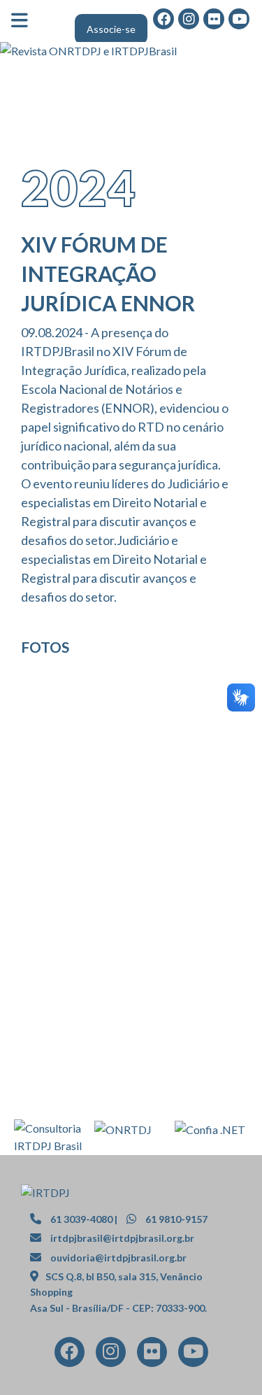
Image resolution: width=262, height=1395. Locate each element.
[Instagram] (111, 1351)
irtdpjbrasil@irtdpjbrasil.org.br (122, 1238)
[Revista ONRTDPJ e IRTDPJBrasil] (131, 51)
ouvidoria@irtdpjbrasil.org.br (118, 1257)
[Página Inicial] (45, 1191)
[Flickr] (214, 18)
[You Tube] (193, 1351)
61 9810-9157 (175, 1219)
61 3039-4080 (80, 1219)
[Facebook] (69, 1351)
